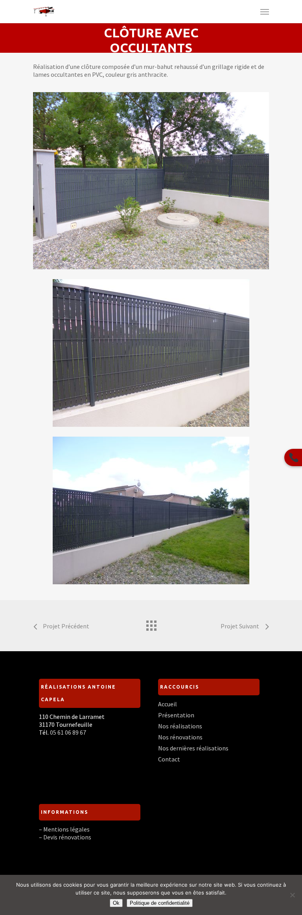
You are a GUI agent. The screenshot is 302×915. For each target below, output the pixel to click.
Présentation (176, 715)
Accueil (167, 704)
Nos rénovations (180, 737)
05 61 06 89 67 (68, 732)
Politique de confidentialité (160, 903)
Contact (169, 759)
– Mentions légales (64, 829)
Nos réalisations (180, 726)
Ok (116, 903)
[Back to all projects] (151, 624)
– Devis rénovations (65, 837)
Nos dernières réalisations (193, 748)
